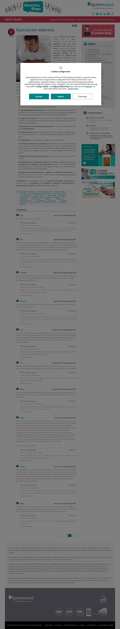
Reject (61, 96)
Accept (39, 96)
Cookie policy (73, 88)
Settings (82, 96)
